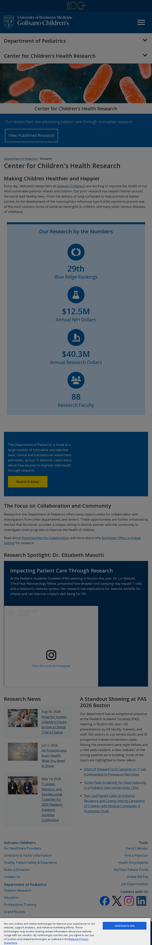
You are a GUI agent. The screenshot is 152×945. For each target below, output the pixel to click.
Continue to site (125, 925)
